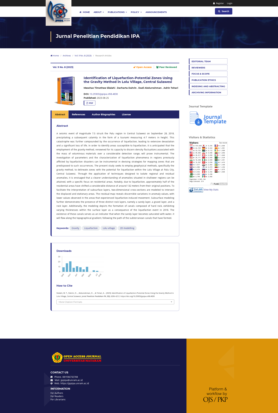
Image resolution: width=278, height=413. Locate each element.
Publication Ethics (204, 80)
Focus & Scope (201, 73)
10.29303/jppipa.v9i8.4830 (104, 93)
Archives (67, 55)
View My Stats (211, 189)
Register (220, 3)
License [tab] (126, 114)
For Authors (57, 392)
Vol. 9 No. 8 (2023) (83, 55)
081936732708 (70, 376)
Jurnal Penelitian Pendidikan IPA (98, 36)
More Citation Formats (70, 302)
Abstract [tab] (60, 114)
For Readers (57, 396)
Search (225, 11)
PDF (91, 103)
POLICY (135, 12)
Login (229, 3)
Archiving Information (206, 92)
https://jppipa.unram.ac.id (74, 383)
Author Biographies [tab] (103, 114)
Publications (116, 12)
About (98, 12)
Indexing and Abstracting (208, 86)
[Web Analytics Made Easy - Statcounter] (196, 189)
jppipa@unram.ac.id (72, 380)
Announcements (156, 12)
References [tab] (78, 114)
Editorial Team (201, 61)
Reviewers (198, 67)
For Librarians (58, 399)
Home (86, 12)
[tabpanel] (115, 177)
